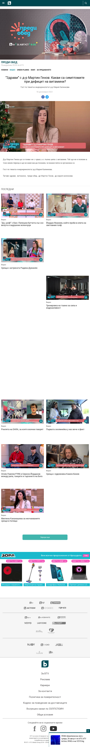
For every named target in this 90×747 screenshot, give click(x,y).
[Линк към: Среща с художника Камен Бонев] (67, 465)
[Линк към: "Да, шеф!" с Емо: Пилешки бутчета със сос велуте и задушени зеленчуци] (22, 215)
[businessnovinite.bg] (62, 617)
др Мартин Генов (45, 176)
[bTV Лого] (45, 663)
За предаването (44, 70)
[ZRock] (51, 652)
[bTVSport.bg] (59, 623)
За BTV (45, 673)
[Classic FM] (39, 652)
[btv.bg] (31, 603)
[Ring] (62, 608)
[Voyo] (27, 623)
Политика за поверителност (45, 697)
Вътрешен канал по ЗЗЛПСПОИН (45, 708)
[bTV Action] (29, 608)
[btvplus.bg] (27, 617)
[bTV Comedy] (41, 603)
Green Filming (23, 70)
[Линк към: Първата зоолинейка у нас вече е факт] (67, 421)
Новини (4, 70)
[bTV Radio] (45, 645)
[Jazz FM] (59, 645)
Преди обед (9, 62)
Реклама (45, 679)
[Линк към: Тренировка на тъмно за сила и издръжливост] (67, 297)
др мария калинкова (64, 176)
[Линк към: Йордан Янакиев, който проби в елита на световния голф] (67, 215)
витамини (21, 176)
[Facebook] (35, 727)
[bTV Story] (47, 608)
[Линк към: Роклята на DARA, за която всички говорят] (22, 421)
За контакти (45, 691)
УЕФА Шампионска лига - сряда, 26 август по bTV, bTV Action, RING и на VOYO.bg (73, 738)
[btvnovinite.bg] (44, 617)
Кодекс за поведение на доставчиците (45, 702)
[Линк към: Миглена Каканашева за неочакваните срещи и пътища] (22, 510)
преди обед (32, 176)
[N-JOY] (31, 645)
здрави (13, 176)
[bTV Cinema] (55, 603)
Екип (33, 70)
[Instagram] (44, 727)
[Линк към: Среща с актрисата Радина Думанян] (22, 259)
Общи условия (45, 714)
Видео (12, 70)
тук (86, 555)
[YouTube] (54, 727)
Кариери (45, 685)
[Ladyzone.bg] (41, 623)
